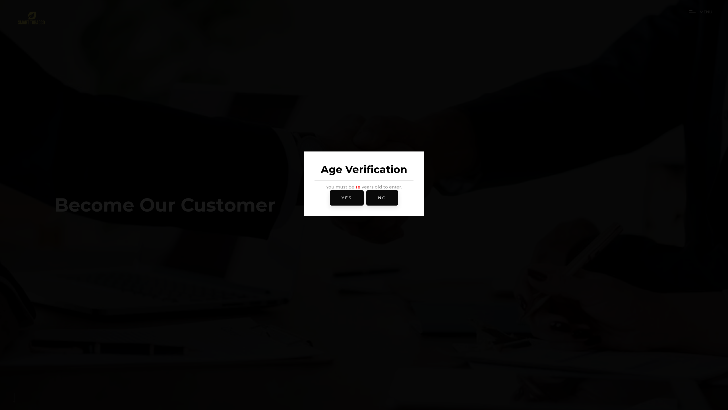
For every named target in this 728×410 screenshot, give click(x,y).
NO (382, 197)
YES (347, 197)
